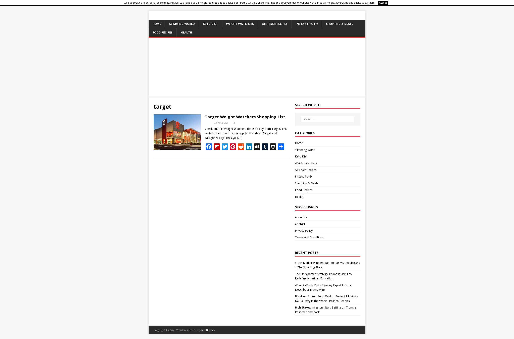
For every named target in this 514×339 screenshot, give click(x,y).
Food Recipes (162, 32)
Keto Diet (210, 24)
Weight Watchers (240, 24)
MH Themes (208, 330)
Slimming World (182, 24)
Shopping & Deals (339, 24)
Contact (300, 224)
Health (186, 32)
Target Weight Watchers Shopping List (245, 117)
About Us (301, 217)
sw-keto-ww (220, 122)
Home (157, 24)
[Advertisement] (257, 68)
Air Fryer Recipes (275, 24)
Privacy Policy (304, 230)
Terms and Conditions (309, 237)
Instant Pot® (307, 24)
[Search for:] (327, 119)
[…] (239, 138)
